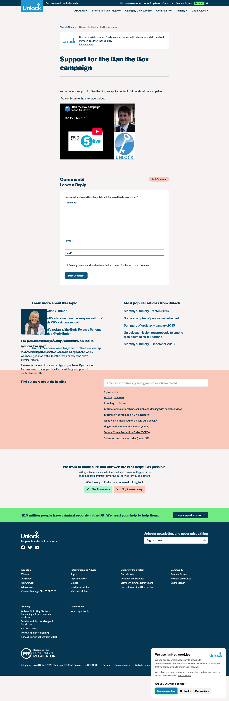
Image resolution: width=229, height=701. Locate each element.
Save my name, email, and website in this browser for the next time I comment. (110, 265)
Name (69, 240)
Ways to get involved (81, 611)
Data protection (122, 664)
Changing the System (132, 570)
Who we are (27, 586)
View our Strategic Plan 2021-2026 (38, 591)
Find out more (86, 44)
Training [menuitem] (180, 10)
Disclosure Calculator (130, 3)
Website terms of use (145, 664)
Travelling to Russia (115, 403)
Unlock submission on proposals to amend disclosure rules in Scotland (153, 334)
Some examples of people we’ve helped (151, 318)
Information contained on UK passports (127, 414)
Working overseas (114, 397)
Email (68, 253)
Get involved (77, 606)
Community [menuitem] (163, 10)
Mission (25, 574)
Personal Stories (184, 3)
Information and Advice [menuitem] (105, 10)
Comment (71, 202)
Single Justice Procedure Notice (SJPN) (126, 426)
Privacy (106, 664)
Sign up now (154, 540)
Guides (74, 582)
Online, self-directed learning (35, 632)
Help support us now (189, 515)
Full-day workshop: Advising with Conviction (37, 622)
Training (25, 606)
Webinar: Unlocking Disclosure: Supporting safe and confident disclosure (36, 613)
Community (177, 570)
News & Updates (152, 3)
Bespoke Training (29, 628)
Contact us (167, 3)
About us (26, 570)
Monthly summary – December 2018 (149, 343)
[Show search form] (207, 3)
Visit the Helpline (79, 591)
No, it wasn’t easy (132, 489)
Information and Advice (83, 570)
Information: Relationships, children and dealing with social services (143, 409)
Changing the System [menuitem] (137, 10)
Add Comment (159, 179)
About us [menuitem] (79, 10)
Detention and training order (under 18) (126, 438)
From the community (181, 578)
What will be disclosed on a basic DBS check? (130, 420)
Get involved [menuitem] (199, 10)
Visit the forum (178, 582)
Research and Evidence (132, 578)
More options (202, 691)
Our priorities (127, 574)
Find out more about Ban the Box (137, 586)
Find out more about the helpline (43, 381)
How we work (27, 582)
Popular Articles (79, 578)
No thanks (185, 691)
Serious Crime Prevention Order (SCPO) (127, 432)
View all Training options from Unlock (39, 636)
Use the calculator (80, 586)
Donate (199, 3)
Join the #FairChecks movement (137, 582)
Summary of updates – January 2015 (149, 325)
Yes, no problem (166, 691)
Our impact (26, 578)
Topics (74, 574)
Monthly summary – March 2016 (146, 311)
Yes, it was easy (101, 489)
